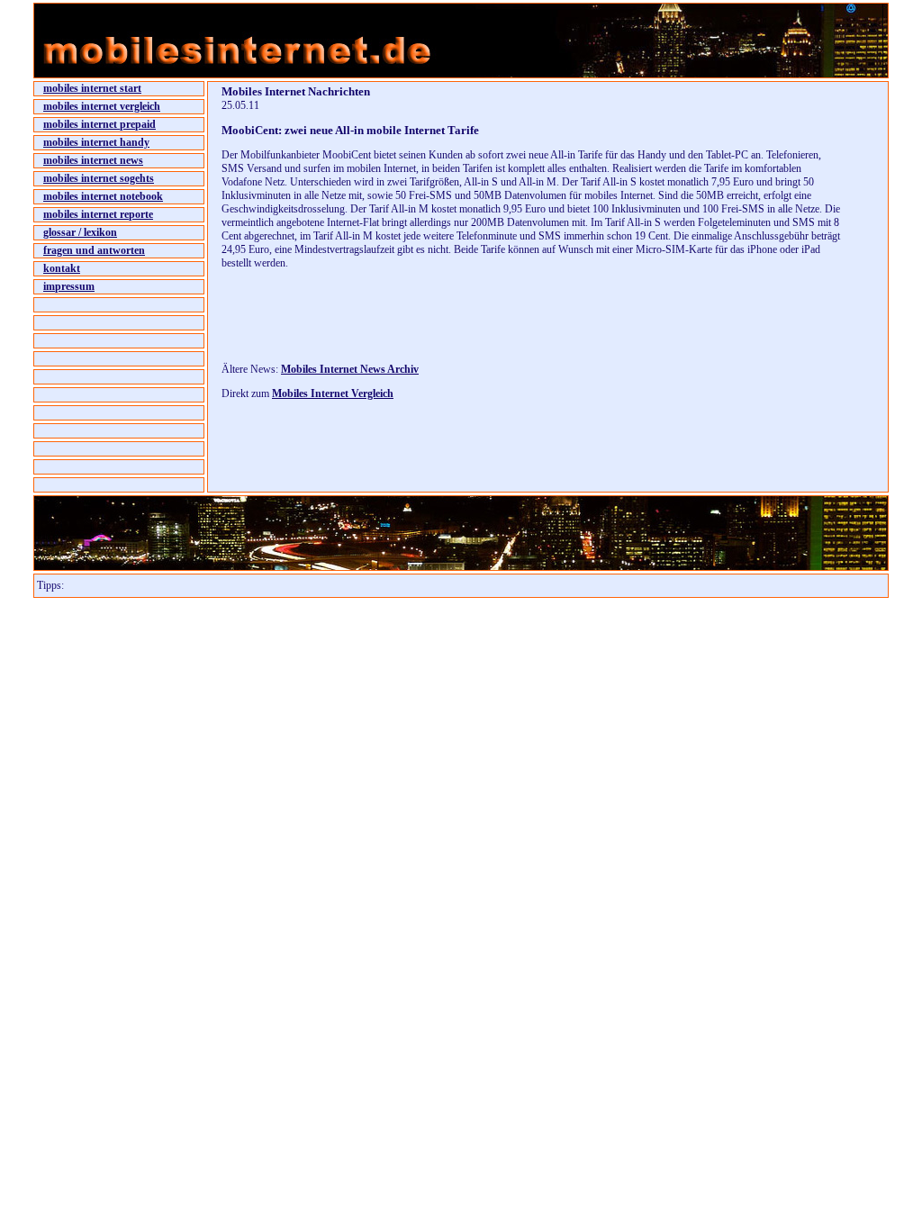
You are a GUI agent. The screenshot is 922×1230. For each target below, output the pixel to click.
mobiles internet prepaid (99, 124)
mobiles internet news (93, 160)
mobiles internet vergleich (101, 106)
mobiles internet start (92, 88)
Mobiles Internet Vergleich (332, 393)
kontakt (61, 268)
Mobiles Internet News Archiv (350, 369)
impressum (69, 286)
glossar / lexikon (80, 232)
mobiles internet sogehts (98, 178)
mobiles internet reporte (98, 214)
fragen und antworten (94, 250)
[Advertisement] (432, 321)
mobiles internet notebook (103, 196)
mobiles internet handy (96, 142)
